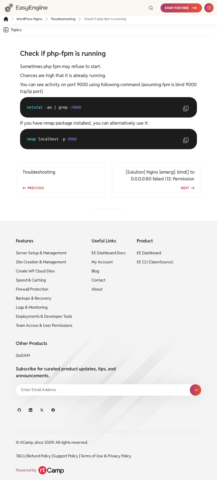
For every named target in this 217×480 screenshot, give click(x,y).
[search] (148, 7)
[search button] (150, 7)
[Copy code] (185, 108)
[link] (31, 7)
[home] (5, 19)
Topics (16, 29)
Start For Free (177, 8)
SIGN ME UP (195, 390)
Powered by (26, 470)
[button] (181, 7)
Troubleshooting (63, 19)
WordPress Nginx (29, 19)
